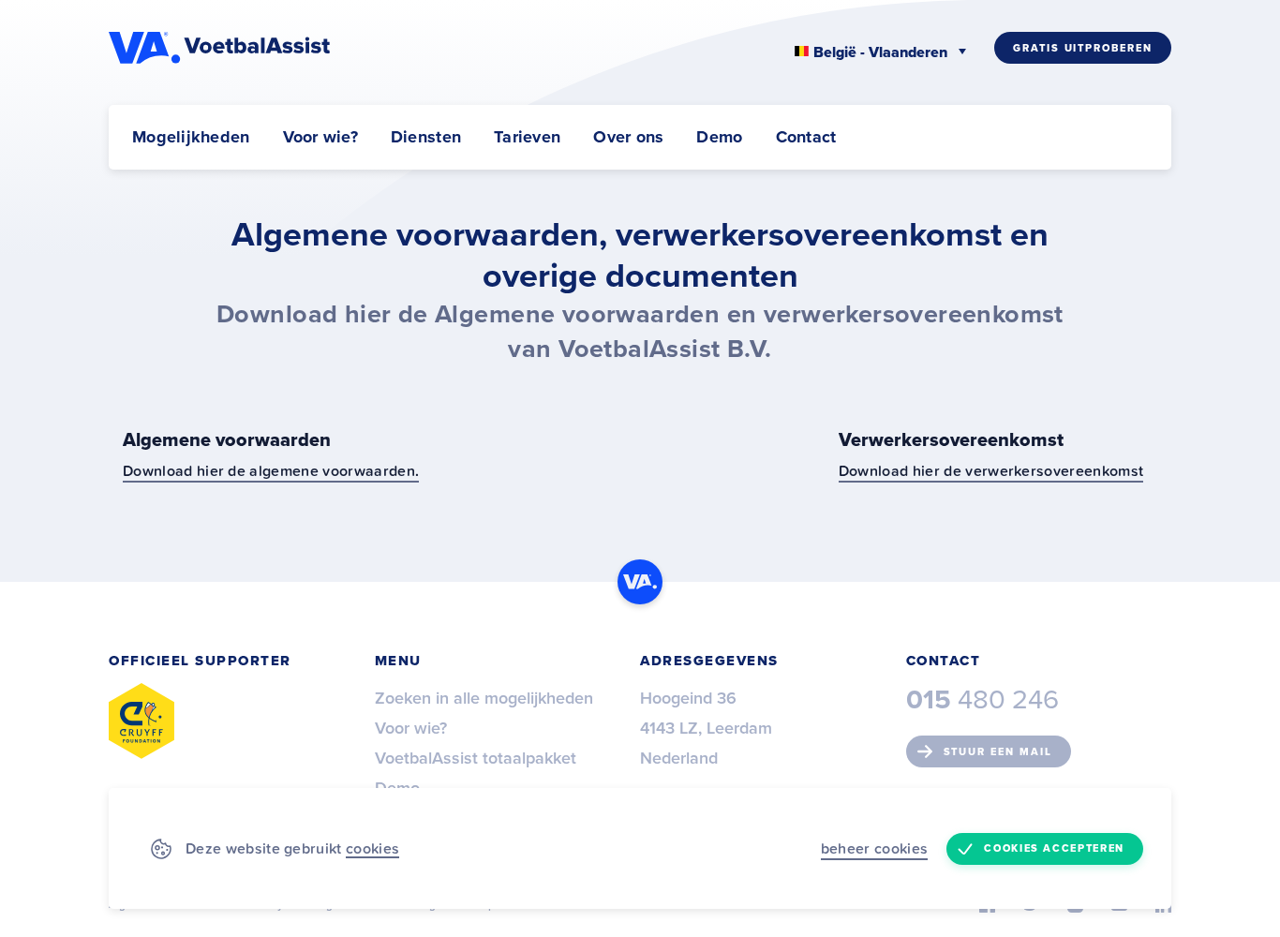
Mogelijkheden (191, 136)
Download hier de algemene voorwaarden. (271, 470)
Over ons (628, 136)
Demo (719, 136)
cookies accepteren (1054, 848)
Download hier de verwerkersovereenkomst (991, 470)
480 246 (982, 699)
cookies (372, 848)
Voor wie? (320, 136)
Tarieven (527, 136)
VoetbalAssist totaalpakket (475, 758)
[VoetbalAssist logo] (221, 48)
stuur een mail (998, 752)
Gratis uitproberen (1083, 48)
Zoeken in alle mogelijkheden (484, 698)
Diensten (426, 136)
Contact (806, 136)
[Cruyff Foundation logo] (141, 721)
